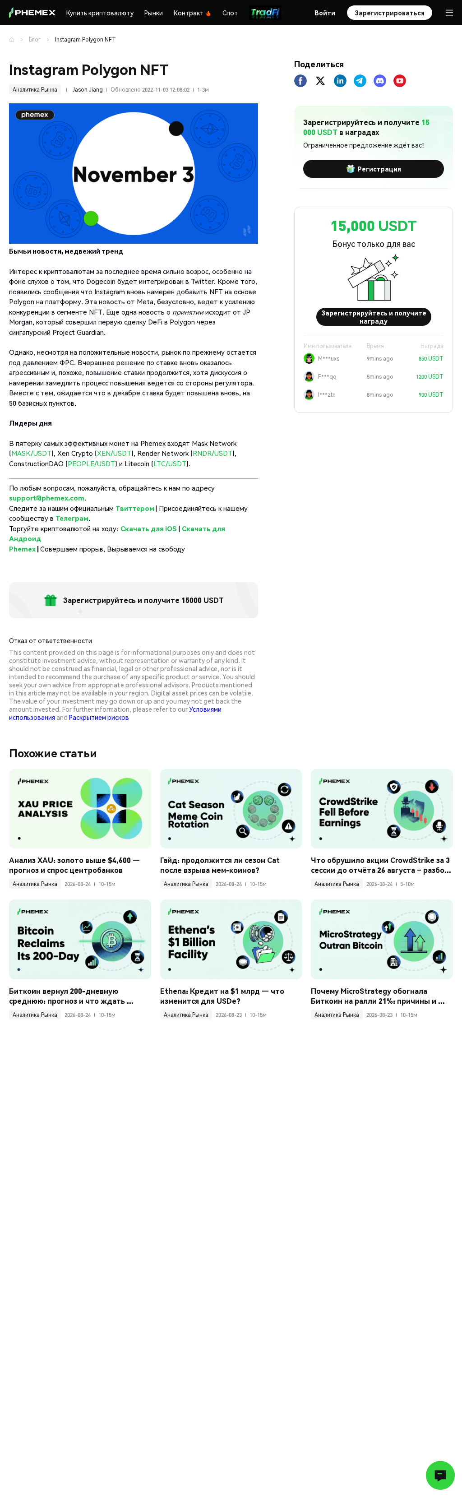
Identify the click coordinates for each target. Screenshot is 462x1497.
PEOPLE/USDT (91, 463)
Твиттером (136, 508)
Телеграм (71, 518)
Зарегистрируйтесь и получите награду (373, 317)
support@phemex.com (46, 497)
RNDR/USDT (212, 453)
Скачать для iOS (148, 528)
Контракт (188, 13)
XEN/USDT (114, 453)
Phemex (22, 548)
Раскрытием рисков (99, 717)
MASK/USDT (31, 453)
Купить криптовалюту (100, 13)
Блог (35, 39)
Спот (230, 13)
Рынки (153, 13)
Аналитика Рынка (35, 89)
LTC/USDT (169, 463)
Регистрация (379, 169)
